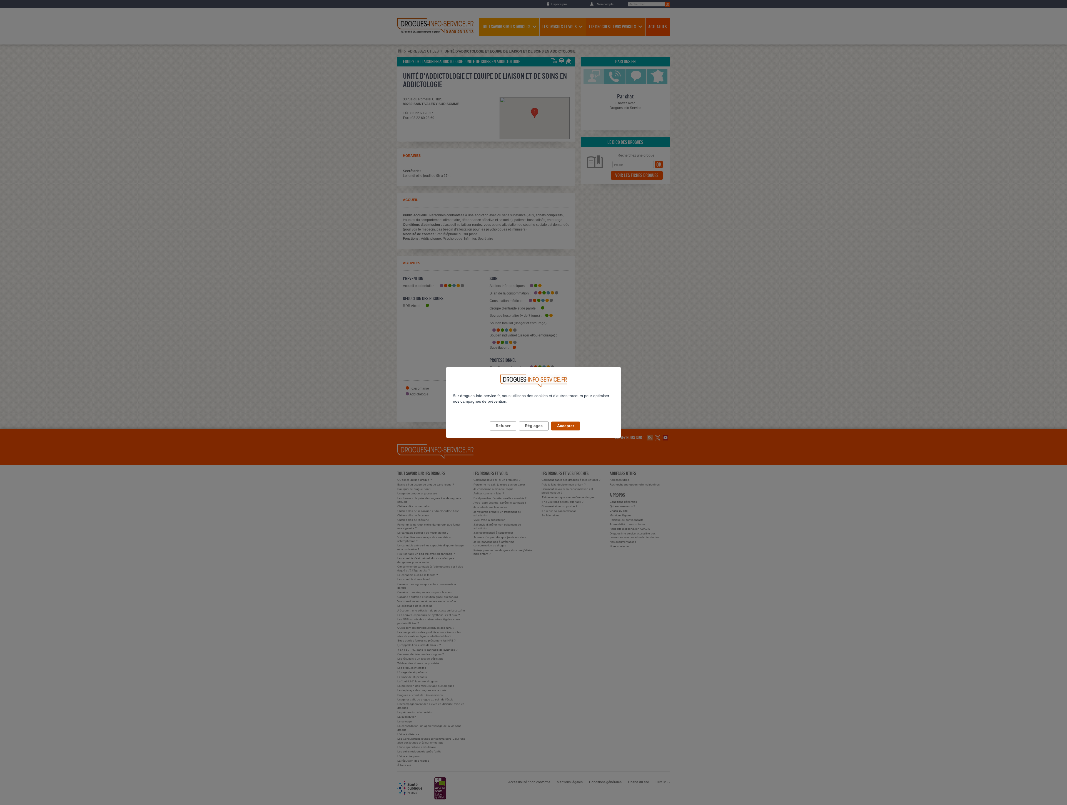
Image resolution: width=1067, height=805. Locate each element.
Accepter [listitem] (565, 425)
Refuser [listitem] (503, 425)
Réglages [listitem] (534, 425)
